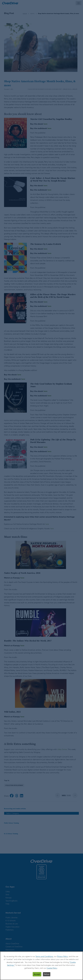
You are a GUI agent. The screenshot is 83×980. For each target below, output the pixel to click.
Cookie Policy (52, 968)
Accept (37, 974)
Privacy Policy (62, 956)
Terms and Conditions (44, 956)
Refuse (46, 974)
